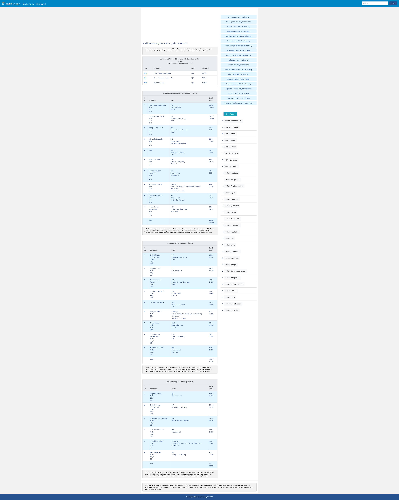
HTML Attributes (231, 166)
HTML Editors (230, 134)
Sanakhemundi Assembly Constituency (238, 70)
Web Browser (230, 140)
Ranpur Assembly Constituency (238, 17)
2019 (145, 73)
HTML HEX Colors (232, 225)
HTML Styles (230, 192)
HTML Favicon (231, 291)
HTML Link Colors (232, 251)
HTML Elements (231, 160)
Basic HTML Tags (231, 153)
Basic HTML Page (231, 127)
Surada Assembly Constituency (238, 65)
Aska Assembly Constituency (238, 60)
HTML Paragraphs (233, 179)
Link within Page (232, 258)
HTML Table (230, 297)
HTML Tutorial (41, 4)
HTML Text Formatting (234, 186)
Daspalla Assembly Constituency (238, 27)
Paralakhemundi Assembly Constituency (239, 103)
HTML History (230, 147)
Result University (201, 497)
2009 (145, 83)
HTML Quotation (232, 206)
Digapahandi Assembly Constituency (238, 89)
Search (393, 3)
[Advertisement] (179, 25)
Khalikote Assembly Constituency (238, 50)
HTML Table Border (233, 304)
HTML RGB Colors (233, 219)
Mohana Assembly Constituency (238, 98)
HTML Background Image (236, 271)
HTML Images (231, 264)
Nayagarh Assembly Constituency (238, 31)
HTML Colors (231, 212)
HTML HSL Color (232, 232)
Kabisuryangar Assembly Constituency (238, 46)
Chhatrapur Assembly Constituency (238, 55)
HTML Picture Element (234, 284)
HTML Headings (232, 173)
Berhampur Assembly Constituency (238, 84)
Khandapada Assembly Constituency (238, 22)
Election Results (28, 4)
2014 (145, 78)
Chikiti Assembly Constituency (238, 93)
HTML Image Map (233, 278)
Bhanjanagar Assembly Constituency (238, 36)
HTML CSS (230, 238)
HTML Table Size (232, 310)
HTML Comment (232, 199)
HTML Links (230, 245)
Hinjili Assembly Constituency (238, 74)
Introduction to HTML (233, 121)
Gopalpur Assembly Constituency (238, 79)
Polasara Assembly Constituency (238, 41)
